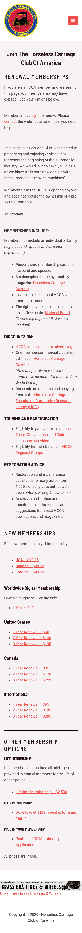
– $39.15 (30, 566)
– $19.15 (27, 560)
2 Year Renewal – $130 (32, 638)
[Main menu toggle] (73, 20)
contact (10, 121)
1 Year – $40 (23, 607)
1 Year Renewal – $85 (31, 668)
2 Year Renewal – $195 (32, 710)
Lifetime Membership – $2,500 (41, 792)
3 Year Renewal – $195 (32, 644)
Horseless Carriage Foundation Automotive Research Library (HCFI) (43, 401)
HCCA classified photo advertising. (44, 346)
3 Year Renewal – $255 (32, 680)
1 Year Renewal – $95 (31, 704)
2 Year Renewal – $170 (32, 674)
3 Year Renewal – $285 (32, 716)
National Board (57, 313)
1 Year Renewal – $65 (31, 632)
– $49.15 (30, 572)
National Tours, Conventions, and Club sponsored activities (44, 434)
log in (35, 115)
